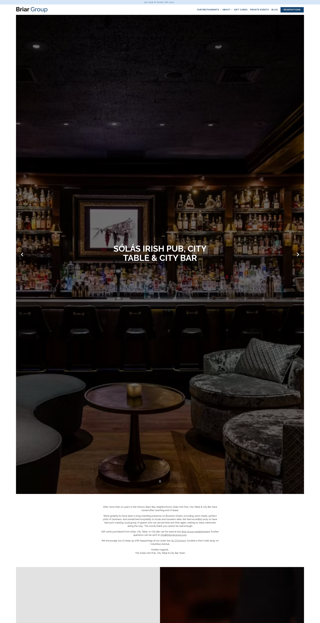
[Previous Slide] (22, 254)
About (227, 9)
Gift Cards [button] (241, 9)
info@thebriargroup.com (173, 535)
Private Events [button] (259, 9)
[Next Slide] (298, 254)
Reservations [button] (292, 9)
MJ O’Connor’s (178, 541)
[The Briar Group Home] (32, 9)
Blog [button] (275, 9)
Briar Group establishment (196, 532)
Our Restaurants (208, 9)
